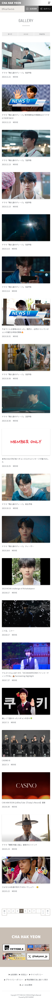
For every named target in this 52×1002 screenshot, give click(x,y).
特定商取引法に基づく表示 (37, 979)
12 (43, 912)
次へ (47, 912)
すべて (10, 34)
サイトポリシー (37, 974)
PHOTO (42, 34)
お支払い (24, 974)
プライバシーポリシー (14, 979)
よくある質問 (26, 985)
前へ (4, 912)
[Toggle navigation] (49, 3)
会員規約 (13, 974)
